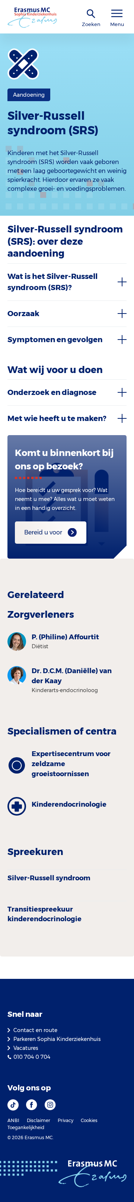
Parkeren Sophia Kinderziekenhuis (56, 1039)
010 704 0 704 (31, 1057)
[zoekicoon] (91, 14)
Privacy (65, 1120)
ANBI (13, 1120)
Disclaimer (38, 1120)
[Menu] (116, 13)
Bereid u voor (43, 532)
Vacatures (25, 1048)
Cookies (89, 1120)
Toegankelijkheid (25, 1127)
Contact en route (35, 1030)
